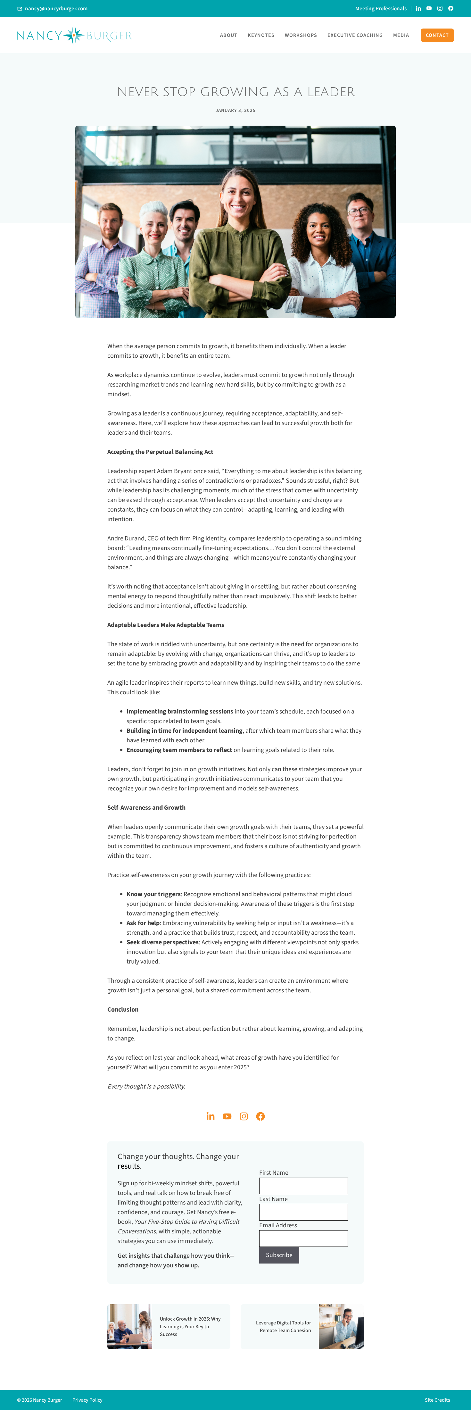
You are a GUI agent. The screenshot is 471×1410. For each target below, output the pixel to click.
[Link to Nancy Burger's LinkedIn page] (418, 9)
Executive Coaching (355, 35)
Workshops (301, 35)
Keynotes (261, 35)
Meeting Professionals (381, 9)
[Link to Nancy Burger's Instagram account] (440, 9)
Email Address (278, 1225)
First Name (273, 1172)
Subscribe (279, 1255)
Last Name (273, 1199)
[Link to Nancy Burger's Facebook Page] (451, 9)
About (228, 35)
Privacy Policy (87, 1400)
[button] (439, 1400)
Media (401, 35)
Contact (437, 35)
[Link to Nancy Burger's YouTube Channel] (429, 9)
